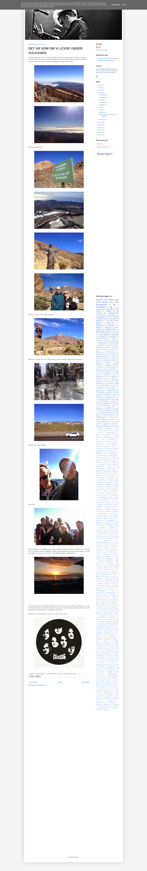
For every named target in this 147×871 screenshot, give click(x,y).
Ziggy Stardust (108, 691)
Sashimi (106, 610)
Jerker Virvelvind (115, 531)
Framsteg (113, 491)
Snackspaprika (100, 626)
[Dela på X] (35, 676)
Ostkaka (114, 583)
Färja (111, 497)
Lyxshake (98, 556)
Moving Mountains (112, 572)
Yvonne (117, 686)
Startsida (59, 682)
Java (115, 529)
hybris (106, 698)
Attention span (100, 444)
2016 (99, 90)
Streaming (99, 639)
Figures (98, 489)
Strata (106, 637)
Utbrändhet (105, 419)
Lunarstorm (107, 554)
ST (100, 610)
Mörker (108, 396)
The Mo (117, 657)
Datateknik (102, 464)
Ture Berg (112, 336)
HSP (106, 376)
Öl (100, 428)
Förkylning (106, 374)
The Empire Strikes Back (105, 653)
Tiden (105, 416)
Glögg (100, 504)
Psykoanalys (99, 597)
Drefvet (98, 473)
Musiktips (99, 320)
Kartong (104, 536)
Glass (117, 502)
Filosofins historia (114, 489)
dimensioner (109, 695)
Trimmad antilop (112, 666)
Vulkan (74, 673)
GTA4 (114, 500)
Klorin (117, 538)
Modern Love (108, 567)
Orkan (108, 583)
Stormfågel (99, 637)
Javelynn (98, 531)
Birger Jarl (114, 452)
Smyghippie (103, 624)
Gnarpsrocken (108, 504)
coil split (101, 695)
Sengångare (103, 615)
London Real (113, 552)
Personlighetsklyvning (102, 590)
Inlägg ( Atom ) (43, 685)
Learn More (116, 5)
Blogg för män (100, 457)
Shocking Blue (112, 617)
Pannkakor (116, 585)
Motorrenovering (100, 572)
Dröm (104, 473)
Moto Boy (104, 570)
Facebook (108, 486)
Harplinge (113, 376)
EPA (115, 473)
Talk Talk (106, 648)
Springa (108, 408)
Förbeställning (106, 498)
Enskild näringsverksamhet (103, 371)
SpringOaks (99, 634)
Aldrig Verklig (106, 437)
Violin (97, 680)
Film (100, 372)
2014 (99, 122)
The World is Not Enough (112, 661)
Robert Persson (103, 405)
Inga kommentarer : (40, 673)
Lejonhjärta (106, 547)
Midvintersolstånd (114, 565)
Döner (110, 473)
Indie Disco (101, 525)
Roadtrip (116, 403)
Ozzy (97, 585)
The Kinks (109, 657)
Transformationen (101, 417)
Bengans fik (102, 450)
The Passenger (102, 659)
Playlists (113, 401)
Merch (106, 565)
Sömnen (116, 410)
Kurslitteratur (99, 545)
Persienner (111, 588)
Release (108, 327)
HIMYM (107, 509)
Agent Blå (107, 435)
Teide (65, 673)
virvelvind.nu (113, 707)
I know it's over (107, 522)
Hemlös (105, 515)
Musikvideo (112, 326)
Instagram (103, 527)
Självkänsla (110, 621)
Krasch (115, 543)
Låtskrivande (107, 556)
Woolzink (106, 423)
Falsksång (116, 486)
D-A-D (115, 459)
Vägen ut (113, 419)
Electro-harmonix (100, 477)
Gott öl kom (114, 506)
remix (108, 706)
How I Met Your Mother (110, 518)
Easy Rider (113, 369)
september (103, 102)
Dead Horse (115, 340)
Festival (117, 371)
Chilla (109, 459)
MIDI (103, 558)
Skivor (117, 621)
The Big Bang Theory (105, 412)
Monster (117, 567)
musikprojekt (99, 356)
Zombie (117, 691)
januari (102, 119)
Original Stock (110, 398)
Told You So (113, 416)
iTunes (65, 614)
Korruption (116, 542)
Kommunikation (108, 540)
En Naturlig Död (111, 479)
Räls (107, 606)
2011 (99, 130)
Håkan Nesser (100, 520)
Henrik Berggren (114, 515)
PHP (102, 585)
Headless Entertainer (102, 378)
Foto (108, 317)
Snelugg (109, 626)
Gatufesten (99, 376)
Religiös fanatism (106, 403)
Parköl (108, 587)
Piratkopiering (100, 592)
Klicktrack (111, 538)
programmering (107, 704)
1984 (100, 430)
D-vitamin (98, 461)
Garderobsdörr (100, 502)
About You (111, 324)
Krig (108, 387)
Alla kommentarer (104, 147)
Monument (101, 392)
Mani (117, 558)
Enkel (110, 480)
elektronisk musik (107, 697)
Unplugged (109, 671)
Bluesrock (109, 362)
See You (103, 614)
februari (102, 112)
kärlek (98, 700)
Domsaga (98, 471)
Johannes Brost (115, 533)
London (105, 552)
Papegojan (101, 587)
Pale (117, 333)
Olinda (114, 396)
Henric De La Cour (102, 380)
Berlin (110, 450)
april (101, 110)
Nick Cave (113, 576)
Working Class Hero (111, 684)
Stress (101, 410)
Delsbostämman (100, 466)
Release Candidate (101, 603)
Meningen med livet (113, 390)
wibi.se (98, 358)
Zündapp (113, 423)
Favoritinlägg (100, 317)
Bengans (116, 448)
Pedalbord (99, 588)
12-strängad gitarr (108, 428)
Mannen (101, 560)
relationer (101, 706)
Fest (114, 488)
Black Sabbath (103, 455)
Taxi (113, 648)
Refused (114, 601)
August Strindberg (111, 444)
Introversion (99, 529)
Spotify (57, 614)
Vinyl (115, 679)
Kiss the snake (102, 538)
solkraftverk (116, 706)
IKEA (115, 522)
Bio (107, 452)
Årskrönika (99, 709)
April (115, 441)
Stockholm (113, 635)
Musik (105, 302)
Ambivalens (112, 439)
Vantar (102, 673)
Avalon (114, 446)
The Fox (109, 655)
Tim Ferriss (112, 662)
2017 (99, 87)
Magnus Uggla (100, 390)
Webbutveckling (111, 329)
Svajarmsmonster (107, 643)
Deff (109, 464)
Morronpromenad (108, 569)
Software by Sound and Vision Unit (105, 628)
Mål (115, 574)
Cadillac (114, 457)
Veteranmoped (102, 677)
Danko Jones (106, 462)
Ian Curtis (98, 524)
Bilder (113, 315)
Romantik (113, 349)
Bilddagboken (99, 452)
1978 (117, 428)
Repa (97, 605)
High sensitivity (103, 516)
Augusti (98, 446)
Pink (113, 590)
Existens (101, 486)
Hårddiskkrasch (112, 520)
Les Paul (113, 547)
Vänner (98, 682)
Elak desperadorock (111, 475)
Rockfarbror (116, 605)
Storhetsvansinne (101, 353)
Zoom (100, 693)
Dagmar (113, 461)
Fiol (100, 491)
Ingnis (117, 525)
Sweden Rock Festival (113, 644)
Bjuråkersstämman (114, 453)
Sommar (104, 315)
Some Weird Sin (108, 630)
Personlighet (115, 399)
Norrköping (99, 578)
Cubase (107, 340)
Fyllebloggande (103, 497)
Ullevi (102, 671)
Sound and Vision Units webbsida (108, 58)
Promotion (99, 596)
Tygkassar (111, 668)
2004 (106, 430)
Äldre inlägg (85, 682)
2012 (99, 127)
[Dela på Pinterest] (40, 676)
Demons (60, 673)
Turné (97, 668)
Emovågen (101, 479)
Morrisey (109, 392)
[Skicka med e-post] (30, 676)
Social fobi (110, 351)
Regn (97, 403)
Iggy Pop (101, 345)
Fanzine (101, 488)
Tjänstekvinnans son (101, 664)
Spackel (107, 632)
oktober (102, 100)
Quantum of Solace (101, 599)
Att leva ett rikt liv (101, 443)
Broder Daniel (103, 318)
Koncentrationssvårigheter (103, 542)
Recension (105, 349)
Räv (97, 608)
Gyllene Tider (111, 507)
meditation (105, 425)
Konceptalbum (100, 387)
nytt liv (114, 425)
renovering (99, 426)
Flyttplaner (108, 372)
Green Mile (99, 507)
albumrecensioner (108, 693)
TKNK (100, 648)
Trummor (113, 417)
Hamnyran (116, 511)
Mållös (98, 576)
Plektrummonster (111, 592)
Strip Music (107, 639)
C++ (108, 457)
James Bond (108, 529)
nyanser (98, 704)
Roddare (101, 606)
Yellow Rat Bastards (101, 686)
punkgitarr (116, 704)
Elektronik (111, 477)
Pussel (108, 597)
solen (107, 356)
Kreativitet (105, 333)
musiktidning (112, 702)
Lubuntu (98, 554)
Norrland (108, 578)
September (113, 615)
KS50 (97, 536)
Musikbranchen (107, 574)
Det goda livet (112, 468)
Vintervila (113, 354)
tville (99, 47)
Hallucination (115, 509)
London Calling (111, 389)
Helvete (113, 378)
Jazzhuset (109, 381)
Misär (100, 567)
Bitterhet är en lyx (101, 453)
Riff (109, 605)
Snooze (98, 407)
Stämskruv (107, 641)
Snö (115, 626)
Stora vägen (115, 408)
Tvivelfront (101, 307)
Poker (98, 594)
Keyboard (116, 536)
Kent (110, 536)
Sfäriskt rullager (100, 617)
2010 (99, 132)
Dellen (114, 464)
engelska (116, 697)
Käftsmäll (114, 545)
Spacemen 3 (99, 408)
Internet (108, 345)
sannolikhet (108, 426)
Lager (113, 387)
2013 (99, 125)
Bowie (114, 338)
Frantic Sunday (100, 493)
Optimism (101, 583)
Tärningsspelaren (111, 670)
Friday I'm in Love (111, 493)
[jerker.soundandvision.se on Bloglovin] (104, 155)
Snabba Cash (113, 624)
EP (105, 369)
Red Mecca (106, 601)
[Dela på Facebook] (37, 676)
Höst (97, 333)
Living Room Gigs (111, 551)
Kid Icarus (113, 318)
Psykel (106, 596)
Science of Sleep (107, 612)
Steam (105, 635)
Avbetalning (99, 448)
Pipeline (99, 327)
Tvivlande (104, 668)
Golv (115, 504)
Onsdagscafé (100, 398)
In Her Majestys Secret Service (111, 524)
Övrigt (98, 311)
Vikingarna (99, 679)
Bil (115, 450)
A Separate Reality (110, 432)
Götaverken (99, 509)
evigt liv (100, 698)
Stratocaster (113, 637)
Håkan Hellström (114, 343)
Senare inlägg (33, 682)
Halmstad (101, 511)
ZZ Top (102, 688)
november (103, 97)
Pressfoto (113, 594)
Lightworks (114, 549)
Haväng (98, 515)
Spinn (114, 632)
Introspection (100, 326)
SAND (109, 608)
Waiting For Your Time (107, 421)
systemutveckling (103, 707)
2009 (99, 135)
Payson (115, 587)
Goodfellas (99, 506)
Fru (109, 495)
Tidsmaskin (103, 662)
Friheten (98, 495)
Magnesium (110, 558)
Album (106, 338)
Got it (124, 5)
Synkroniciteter (114, 313)
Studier (115, 639)
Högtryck (98, 522)
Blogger (76, 857)
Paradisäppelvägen (104, 399)
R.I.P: (110, 599)
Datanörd (116, 365)
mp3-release (110, 700)
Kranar (108, 543)
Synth (117, 646)
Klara (114, 385)
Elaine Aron (99, 475)
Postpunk (105, 594)
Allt (104, 439)
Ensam (117, 480)
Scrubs (114, 405)
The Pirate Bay (113, 659)
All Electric (54, 673)
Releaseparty (112, 603)
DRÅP (106, 461)
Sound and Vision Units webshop (106, 72)
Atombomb (106, 360)
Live (112, 333)
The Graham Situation (108, 414)
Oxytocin (107, 347)
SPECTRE (116, 608)
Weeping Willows (107, 682)
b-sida (117, 693)
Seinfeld (110, 614)
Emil (118, 477)
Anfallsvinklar (99, 441)
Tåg (97, 671)
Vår (97, 421)
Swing (111, 646)
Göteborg (116, 317)
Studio (98, 641)
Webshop (99, 324)
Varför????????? (100, 675)
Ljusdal (98, 552)
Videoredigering (112, 677)
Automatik (106, 446)
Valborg (117, 671)
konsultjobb (114, 698)
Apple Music (108, 441)
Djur (115, 470)
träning (114, 356)
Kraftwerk (101, 543)
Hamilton (108, 511)
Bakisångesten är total (103, 331)
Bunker (108, 363)
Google (106, 506)
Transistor (101, 666)
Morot (100, 569)
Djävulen (98, 369)
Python (114, 597)
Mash (117, 560)
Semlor (117, 614)
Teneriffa (69, 673)
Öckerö (106, 709)
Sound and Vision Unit (107, 300)
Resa (103, 605)
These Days (110, 322)
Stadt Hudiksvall (109, 634)
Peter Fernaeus (103, 401)
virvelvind (116, 426)
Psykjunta (113, 596)
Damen (98, 462)
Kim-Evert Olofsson (104, 385)
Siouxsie (117, 619)
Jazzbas (106, 531)
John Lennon (102, 534)
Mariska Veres (109, 560)
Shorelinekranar (108, 619)
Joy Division (109, 383)
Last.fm (98, 547)
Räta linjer (114, 606)
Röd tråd (103, 608)
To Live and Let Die (114, 664)
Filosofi (105, 489)
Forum (106, 491)
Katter (117, 383)
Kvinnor (107, 545)
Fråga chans (115, 495)
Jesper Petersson (103, 533)
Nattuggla (105, 576)
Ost (118, 398)
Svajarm (108, 410)
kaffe (97, 425)
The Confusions (107, 652)
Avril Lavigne (108, 448)
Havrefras (113, 513)
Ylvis (110, 686)
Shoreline (98, 619)
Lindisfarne (99, 551)
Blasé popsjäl (112, 455)
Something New (110, 407)
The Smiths (99, 661)
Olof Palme (116, 581)
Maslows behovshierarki (106, 561)
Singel (98, 351)
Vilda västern (107, 679)
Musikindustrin (107, 394)
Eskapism (108, 484)
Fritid (104, 495)
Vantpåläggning (111, 673)
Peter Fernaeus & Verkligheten (109, 335)
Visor (103, 680)
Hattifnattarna (103, 513)
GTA (114, 374)
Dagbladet (108, 365)
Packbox (108, 585)
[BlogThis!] (32, 676)
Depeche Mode (103, 342)
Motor (113, 570)
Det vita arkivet (100, 470)
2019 (99, 85)
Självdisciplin (101, 621)
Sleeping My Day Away (104, 623)
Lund (114, 554)
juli (101, 107)
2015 (99, 92)
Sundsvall (111, 353)
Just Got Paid (112, 534)
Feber (108, 488)
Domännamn (107, 471)
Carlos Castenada (100, 459)
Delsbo (101, 367)
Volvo (108, 680)
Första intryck (104, 500)
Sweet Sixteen (103, 646)
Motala (117, 569)
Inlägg (101, 144)
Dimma (109, 470)
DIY (114, 331)
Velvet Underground (113, 675)
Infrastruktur (110, 525)
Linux (114, 345)
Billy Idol (99, 362)
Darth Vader (116, 462)
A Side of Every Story (109, 358)
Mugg (98, 574)
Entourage (102, 482)
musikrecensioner (100, 702)
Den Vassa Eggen (111, 367)
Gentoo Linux (109, 502)
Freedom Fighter (114, 342)
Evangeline (116, 484)
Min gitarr (99, 347)
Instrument (113, 527)
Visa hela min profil (101, 50)
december (103, 95)
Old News (108, 581)
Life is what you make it (102, 549)
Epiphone (110, 482)
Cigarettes (99, 340)
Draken (115, 471)
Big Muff (114, 360)
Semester (103, 336)
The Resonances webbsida (106, 60)
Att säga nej (112, 443)
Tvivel (98, 419)
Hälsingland (103, 343)
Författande (116, 498)
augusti (102, 105)
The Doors (116, 652)
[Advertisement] (107, 192)
